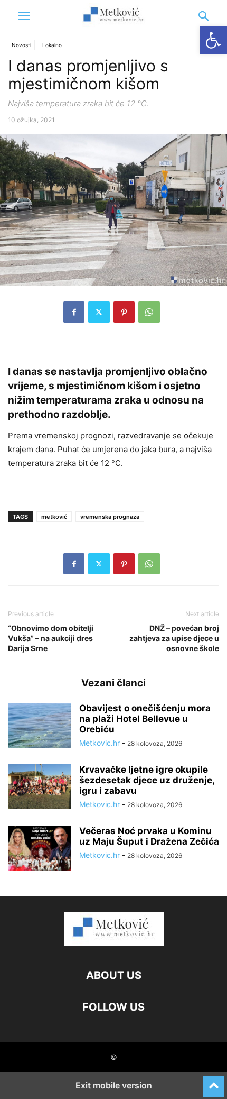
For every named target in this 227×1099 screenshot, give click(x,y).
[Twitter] (99, 312)
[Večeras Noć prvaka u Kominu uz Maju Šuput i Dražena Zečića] (39, 849)
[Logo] (114, 943)
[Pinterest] (124, 312)
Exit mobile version (113, 1085)
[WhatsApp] (149, 312)
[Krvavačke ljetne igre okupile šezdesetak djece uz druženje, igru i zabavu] (39, 788)
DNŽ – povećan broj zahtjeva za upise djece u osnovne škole (174, 638)
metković (54, 516)
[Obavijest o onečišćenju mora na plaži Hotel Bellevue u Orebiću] (39, 726)
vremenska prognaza (109, 516)
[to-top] (213, 1081)
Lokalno (52, 45)
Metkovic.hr (99, 742)
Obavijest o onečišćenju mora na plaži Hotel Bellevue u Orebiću (145, 719)
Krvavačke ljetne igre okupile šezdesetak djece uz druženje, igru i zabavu (146, 780)
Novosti (21, 45)
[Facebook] (73, 312)
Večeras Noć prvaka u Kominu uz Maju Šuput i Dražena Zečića (149, 836)
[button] (24, 16)
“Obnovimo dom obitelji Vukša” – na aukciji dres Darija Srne (50, 638)
